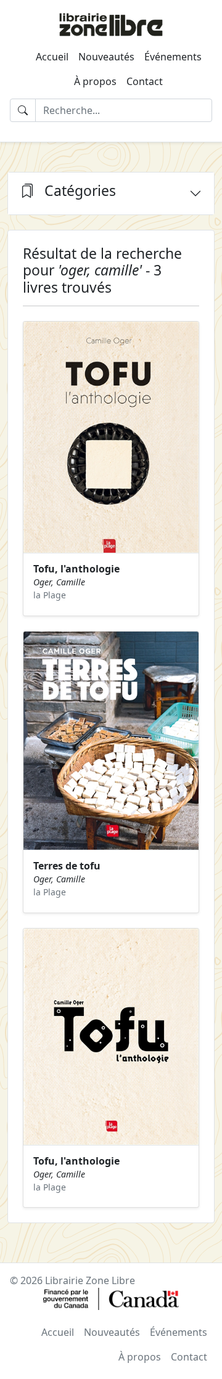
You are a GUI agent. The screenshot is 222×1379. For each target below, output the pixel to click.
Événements (173, 56)
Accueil (52, 56)
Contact (144, 81)
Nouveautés (106, 56)
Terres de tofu (67, 866)
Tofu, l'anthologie (76, 569)
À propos (95, 81)
